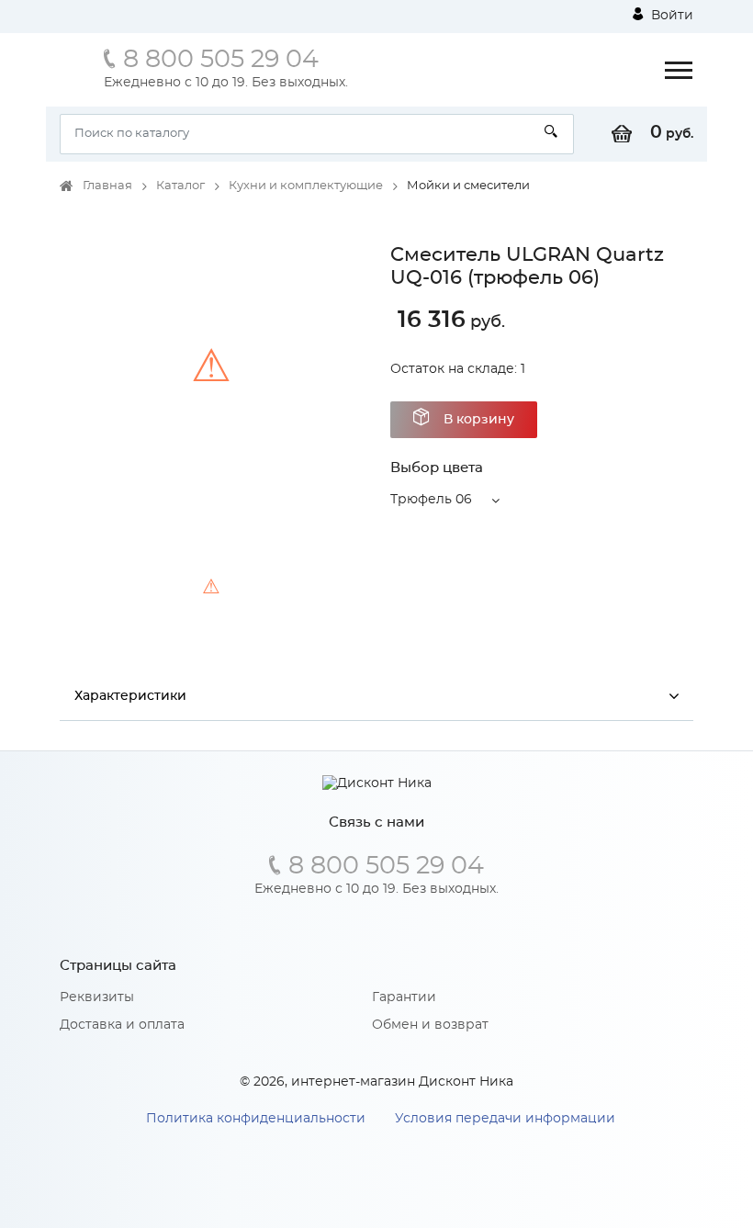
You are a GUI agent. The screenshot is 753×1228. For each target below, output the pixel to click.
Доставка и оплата (122, 1025)
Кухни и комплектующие (306, 186)
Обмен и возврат (430, 1025)
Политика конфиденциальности (255, 1118)
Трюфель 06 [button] (431, 499)
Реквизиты (97, 997)
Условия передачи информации (505, 1118)
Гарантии (404, 997)
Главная (107, 186)
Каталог (180, 186)
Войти (670, 15)
